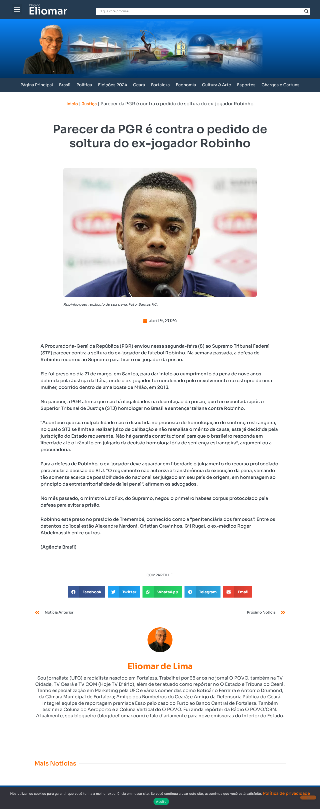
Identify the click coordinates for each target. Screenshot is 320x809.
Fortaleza (160, 84)
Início (72, 103)
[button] (17, 9)
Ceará (139, 84)
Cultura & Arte (216, 84)
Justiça (89, 103)
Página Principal (36, 84)
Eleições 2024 (112, 84)
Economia (186, 84)
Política (84, 84)
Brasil (64, 84)
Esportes (246, 84)
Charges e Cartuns (281, 84)
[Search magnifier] (306, 11)
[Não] (308, 798)
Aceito (161, 802)
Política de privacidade (286, 793)
